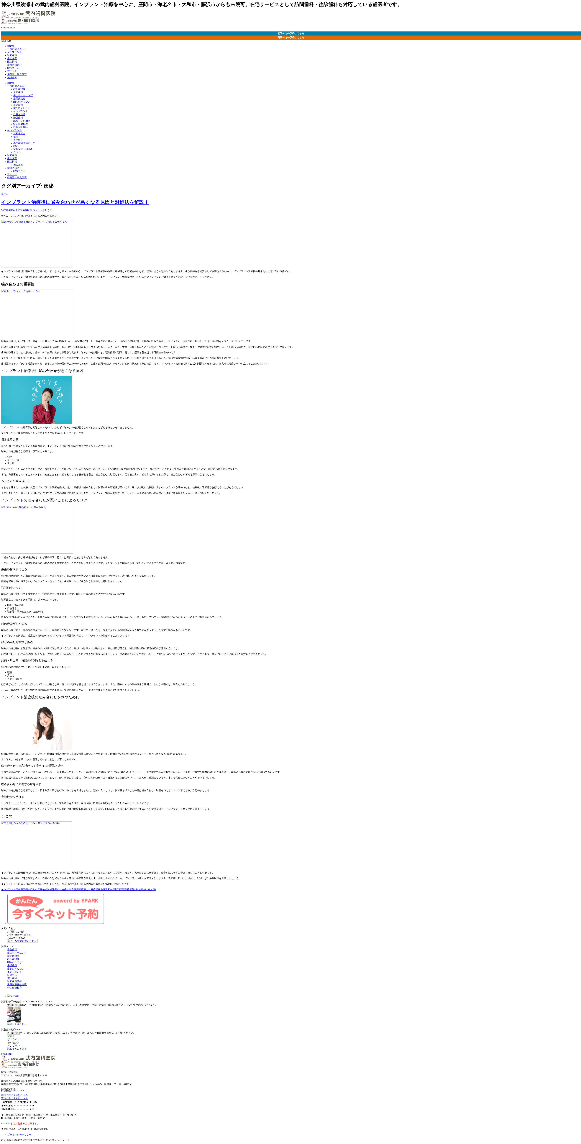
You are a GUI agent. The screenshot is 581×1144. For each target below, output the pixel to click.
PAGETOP (6, 1054)
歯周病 (77, 889)
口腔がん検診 (20, 127)
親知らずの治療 (21, 121)
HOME (11, 46)
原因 (23, 889)
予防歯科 (18, 92)
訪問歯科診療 (14, 981)
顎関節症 (127, 889)
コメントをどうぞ (42, 210)
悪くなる (59, 889)
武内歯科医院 (25, 210)
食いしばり (150, 889)
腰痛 (98, 889)
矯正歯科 (18, 117)
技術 (15, 136)
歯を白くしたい (21, 108)
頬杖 (115, 889)
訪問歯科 (12, 55)
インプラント (14, 52)
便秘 (18, 889)
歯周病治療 (19, 98)
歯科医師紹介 (14, 65)
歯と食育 (12, 58)
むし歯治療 (19, 89)
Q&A (16, 146)
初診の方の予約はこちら (291, 33)
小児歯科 (18, 105)
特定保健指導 (20, 124)
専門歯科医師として (24, 143)
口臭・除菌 (19, 114)
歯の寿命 (69, 889)
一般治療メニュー (17, 49)
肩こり (87, 889)
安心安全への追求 (23, 149)
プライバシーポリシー (19, 1134)
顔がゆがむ (138, 889)
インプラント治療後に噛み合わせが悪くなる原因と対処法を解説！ (75, 202)
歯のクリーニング (23, 95)
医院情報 (12, 61)
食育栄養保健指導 (17, 984)
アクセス (12, 71)
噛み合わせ (31, 889)
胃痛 (93, 889)
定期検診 (42, 889)
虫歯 (102, 889)
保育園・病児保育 (17, 74)
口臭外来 (12, 975)
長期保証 (18, 140)
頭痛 (119, 889)
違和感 (109, 889)
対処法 (50, 889)
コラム (17, 152)
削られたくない (21, 101)
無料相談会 (19, 133)
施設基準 (12, 77)
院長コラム (13, 68)
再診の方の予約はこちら (291, 37)
